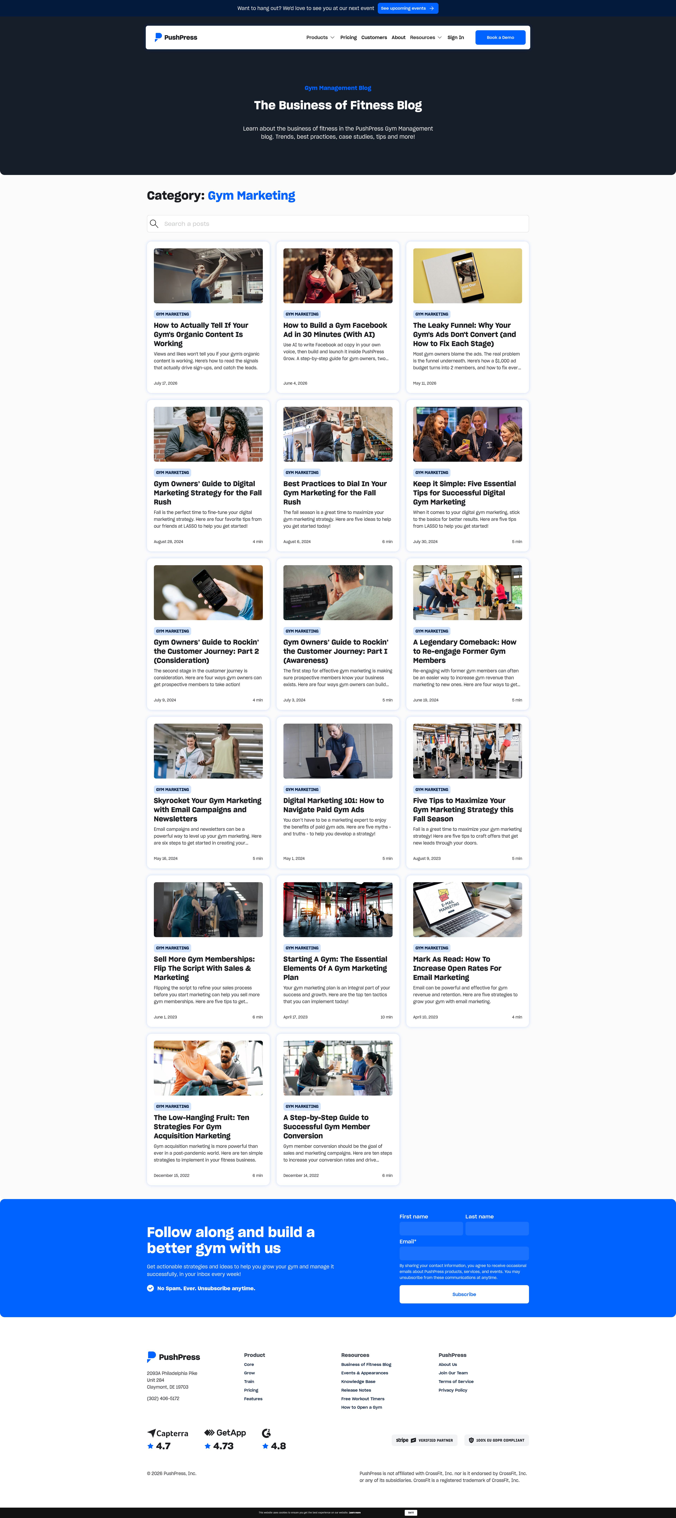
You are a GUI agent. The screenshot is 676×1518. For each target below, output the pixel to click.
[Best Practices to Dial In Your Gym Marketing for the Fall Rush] (338, 475)
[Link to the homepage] (176, 37)
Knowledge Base (358, 1381)
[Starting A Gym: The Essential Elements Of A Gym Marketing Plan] (338, 951)
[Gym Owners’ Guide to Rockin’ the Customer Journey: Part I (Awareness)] (338, 634)
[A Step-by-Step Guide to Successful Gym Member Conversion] (338, 1109)
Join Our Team (453, 1372)
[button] (321, 37)
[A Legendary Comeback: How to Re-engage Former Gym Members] (467, 634)
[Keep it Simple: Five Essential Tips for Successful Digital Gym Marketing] (467, 475)
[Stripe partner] (425, 1440)
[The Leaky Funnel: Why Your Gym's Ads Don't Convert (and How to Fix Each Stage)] (467, 317)
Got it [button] (411, 1512)
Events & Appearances (364, 1372)
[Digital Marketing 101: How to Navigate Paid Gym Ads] (338, 792)
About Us (448, 1364)
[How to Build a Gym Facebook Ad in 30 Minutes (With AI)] (338, 317)
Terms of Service (456, 1381)
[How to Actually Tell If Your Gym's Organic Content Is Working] (208, 317)
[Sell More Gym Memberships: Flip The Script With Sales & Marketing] (208, 951)
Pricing (348, 37)
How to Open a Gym (361, 1407)
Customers (374, 37)
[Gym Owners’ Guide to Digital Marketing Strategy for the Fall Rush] (208, 475)
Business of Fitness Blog (366, 1364)
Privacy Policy (453, 1390)
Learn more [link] (355, 1512)
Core (249, 1364)
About (399, 37)
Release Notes (356, 1390)
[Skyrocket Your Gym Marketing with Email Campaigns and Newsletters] (208, 792)
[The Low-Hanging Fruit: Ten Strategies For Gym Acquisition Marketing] (208, 1109)
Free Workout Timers (362, 1398)
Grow (249, 1372)
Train (249, 1381)
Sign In (456, 37)
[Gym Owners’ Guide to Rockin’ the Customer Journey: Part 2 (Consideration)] (208, 634)
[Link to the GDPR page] (496, 1440)
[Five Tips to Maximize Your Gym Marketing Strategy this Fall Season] (467, 792)
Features (253, 1398)
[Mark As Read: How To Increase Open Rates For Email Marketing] (467, 951)
